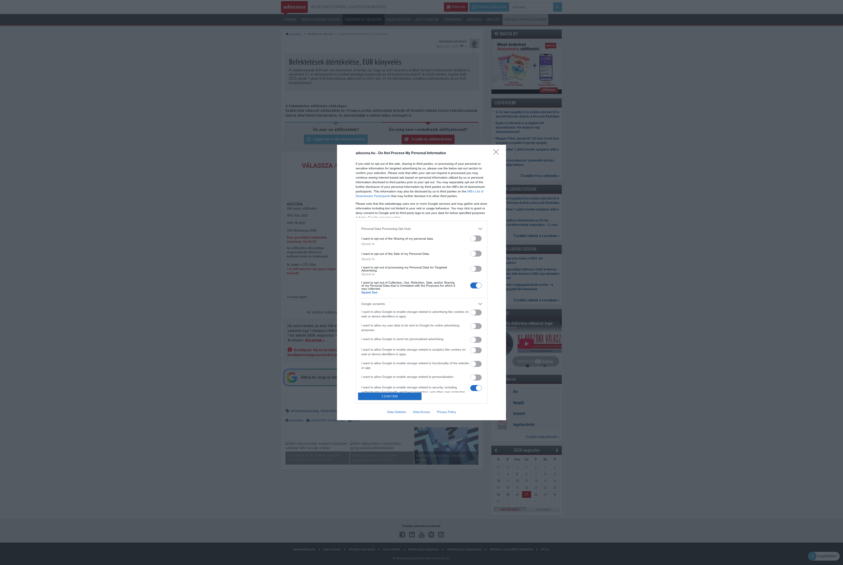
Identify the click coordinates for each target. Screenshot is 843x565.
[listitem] (421, 228)
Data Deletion (396, 412)
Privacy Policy (446, 412)
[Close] (497, 153)
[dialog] (421, 282)
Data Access (421, 412)
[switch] (476, 238)
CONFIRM (390, 396)
